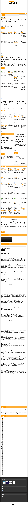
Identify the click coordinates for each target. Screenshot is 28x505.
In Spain (15, 32)
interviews (3, 133)
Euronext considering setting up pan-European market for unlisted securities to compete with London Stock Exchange (17, 87)
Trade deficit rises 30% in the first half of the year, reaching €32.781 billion (10, 34)
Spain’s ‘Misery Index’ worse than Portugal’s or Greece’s (17, 34)
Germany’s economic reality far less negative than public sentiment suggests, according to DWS (4, 75)
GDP (20, 411)
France (19, 411)
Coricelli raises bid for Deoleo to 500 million (3, 179)
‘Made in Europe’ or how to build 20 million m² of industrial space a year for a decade (10, 74)
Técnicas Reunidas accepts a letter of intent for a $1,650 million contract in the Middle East (17, 187)
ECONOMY (2, 411)
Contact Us (3, 498)
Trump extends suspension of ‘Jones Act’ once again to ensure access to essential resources (17, 119)
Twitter (6, 490)
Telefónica (11, 413)
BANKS (9, 409)
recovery (23, 412)
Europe (11, 411)
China (16, 409)
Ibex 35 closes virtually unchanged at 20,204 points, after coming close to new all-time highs (23, 202)
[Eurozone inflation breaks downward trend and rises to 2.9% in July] (10, 83)
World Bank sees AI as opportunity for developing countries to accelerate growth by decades (10, 125)
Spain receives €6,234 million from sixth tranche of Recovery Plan (10, 42)
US (17, 413)
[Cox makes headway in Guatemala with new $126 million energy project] (22, 207)
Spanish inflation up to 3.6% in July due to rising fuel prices (17, 45)
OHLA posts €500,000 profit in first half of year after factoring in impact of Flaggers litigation (4, 41)
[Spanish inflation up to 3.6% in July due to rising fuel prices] (17, 41)
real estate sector (21, 412)
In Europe (2, 73)
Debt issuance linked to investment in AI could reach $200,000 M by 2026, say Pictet (23, 126)
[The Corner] (14, 2)
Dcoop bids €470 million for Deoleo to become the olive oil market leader (17, 179)
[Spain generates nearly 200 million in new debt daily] (3, 31)
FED (16, 411)
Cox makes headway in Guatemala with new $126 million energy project (23, 210)
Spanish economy (3, 18)
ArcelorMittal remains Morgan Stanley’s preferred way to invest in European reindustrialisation (4, 202)
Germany (22, 411)
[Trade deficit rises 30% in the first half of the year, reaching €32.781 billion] (10, 31)
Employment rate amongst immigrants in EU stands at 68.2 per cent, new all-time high (4, 86)
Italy (11, 412)
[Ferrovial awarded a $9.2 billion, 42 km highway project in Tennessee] (2, 168)
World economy (3, 99)
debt (19, 409)
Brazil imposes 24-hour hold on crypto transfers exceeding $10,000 (16, 126)
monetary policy (16, 412)
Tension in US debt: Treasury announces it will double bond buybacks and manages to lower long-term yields (13, 102)
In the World (2, 115)
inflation (9, 412)
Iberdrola (4, 412)
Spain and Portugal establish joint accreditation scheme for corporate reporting (17, 79)
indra (7, 412)
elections (5, 411)
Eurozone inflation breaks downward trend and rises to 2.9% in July (10, 86)
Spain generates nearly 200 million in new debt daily (4, 34)
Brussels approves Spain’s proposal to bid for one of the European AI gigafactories (14, 20)
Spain (6, 413)
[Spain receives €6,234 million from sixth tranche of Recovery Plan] (17, 191)
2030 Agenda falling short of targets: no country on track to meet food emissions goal (23, 118)
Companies (2, 169)
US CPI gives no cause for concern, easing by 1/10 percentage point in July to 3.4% (10, 117)
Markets (6, 125)
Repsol (25, 412)
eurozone (13, 411)
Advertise (3, 499)
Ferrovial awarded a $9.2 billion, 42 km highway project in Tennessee (4, 172)
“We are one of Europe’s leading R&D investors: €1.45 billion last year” (9, 157)
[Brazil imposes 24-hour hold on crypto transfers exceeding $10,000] (17, 123)
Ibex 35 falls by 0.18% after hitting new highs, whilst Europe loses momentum (3, 194)
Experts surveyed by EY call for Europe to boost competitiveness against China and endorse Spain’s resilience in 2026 (23, 88)
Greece (25, 411)
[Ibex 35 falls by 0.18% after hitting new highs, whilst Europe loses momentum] (4, 191)
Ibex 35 (6, 412)
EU (6, 411)
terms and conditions (7, 248)
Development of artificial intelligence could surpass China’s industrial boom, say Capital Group (4, 117)
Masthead (3, 496)
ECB (25, 409)
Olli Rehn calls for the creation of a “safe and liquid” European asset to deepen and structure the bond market (14, 59)
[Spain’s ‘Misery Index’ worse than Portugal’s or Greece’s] (15, 31)
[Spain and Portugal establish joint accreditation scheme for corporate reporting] (17, 76)
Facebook (7, 488)
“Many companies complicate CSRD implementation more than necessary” (7, 139)
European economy (3, 56)
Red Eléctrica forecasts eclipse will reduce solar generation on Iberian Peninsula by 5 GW (23, 42)
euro (7, 411)
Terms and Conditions (4, 501)
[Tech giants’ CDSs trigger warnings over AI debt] (24, 191)
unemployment (15, 413)
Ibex (17, 184)
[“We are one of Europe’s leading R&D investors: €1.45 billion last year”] (3, 159)
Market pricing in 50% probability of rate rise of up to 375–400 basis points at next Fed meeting (4, 127)
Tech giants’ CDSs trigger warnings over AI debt (23, 194)
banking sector (6, 409)
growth (2, 412)
